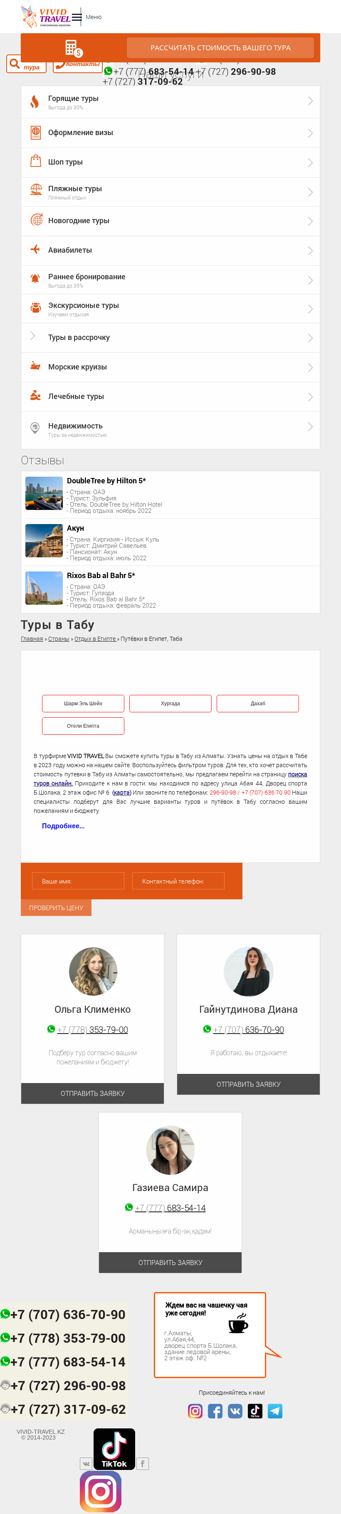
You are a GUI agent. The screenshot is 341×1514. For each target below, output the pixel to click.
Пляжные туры (75, 188)
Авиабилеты (70, 250)
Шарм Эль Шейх (83, 704)
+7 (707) (248, 1029)
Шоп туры (65, 162)
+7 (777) (170, 1208)
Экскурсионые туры (83, 305)
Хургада (170, 704)
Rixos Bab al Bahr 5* (101, 575)
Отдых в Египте (95, 639)
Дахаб (258, 704)
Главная (32, 639)
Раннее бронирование (87, 276)
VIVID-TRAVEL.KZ (41, 1434)
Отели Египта (83, 726)
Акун (75, 528)
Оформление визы (81, 132)
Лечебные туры (76, 396)
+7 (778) (92, 1029)
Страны (58, 639)
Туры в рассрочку (79, 337)
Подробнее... (63, 826)
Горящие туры (73, 98)
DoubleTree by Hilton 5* (106, 480)
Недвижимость (75, 426)
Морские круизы (77, 367)
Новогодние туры (79, 220)
